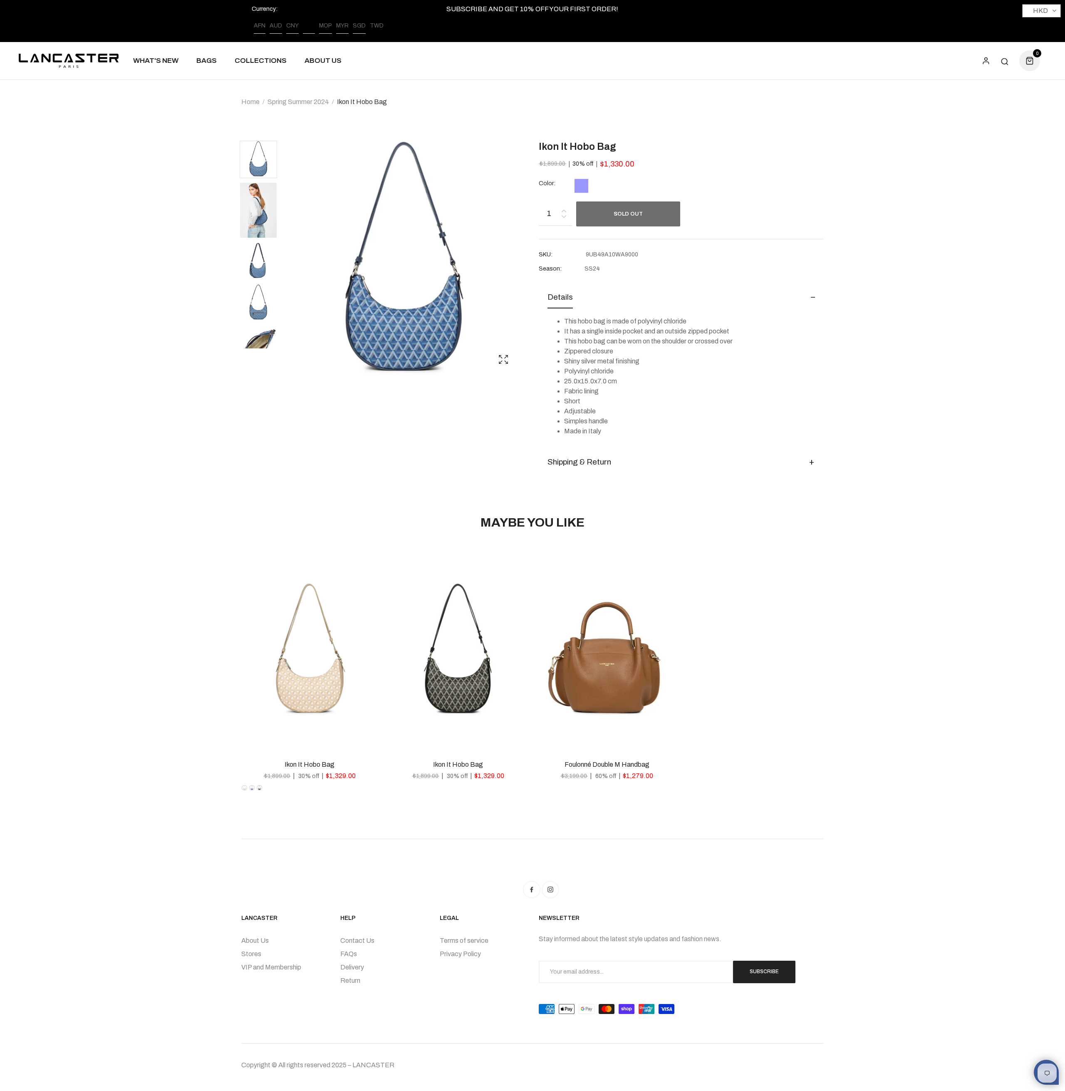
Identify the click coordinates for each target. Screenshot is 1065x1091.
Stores (251, 953)
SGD (359, 25)
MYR (342, 25)
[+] (563, 209)
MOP (325, 25)
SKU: (545, 254)
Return (350, 980)
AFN (259, 25)
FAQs (348, 953)
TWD (377, 25)
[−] (563, 218)
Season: (550, 269)
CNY (292, 25)
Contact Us (357, 940)
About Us (255, 940)
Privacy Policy (460, 953)
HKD (309, 25)
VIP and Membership (271, 967)
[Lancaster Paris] (69, 61)
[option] (262, 161)
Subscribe (764, 971)
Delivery (352, 967)
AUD (276, 25)
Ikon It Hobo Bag (309, 764)
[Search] (1005, 61)
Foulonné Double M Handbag (607, 764)
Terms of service (464, 940)
